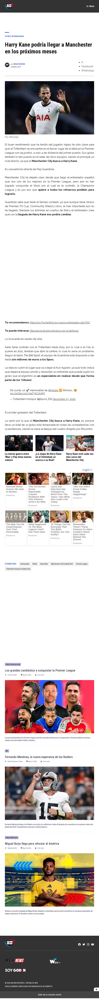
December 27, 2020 (64, 399)
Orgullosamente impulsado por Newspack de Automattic (29, 986)
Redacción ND (19, 64)
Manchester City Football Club (62, 564)
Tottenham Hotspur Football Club (18, 569)
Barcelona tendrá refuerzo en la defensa (54, 330)
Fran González (12, 675)
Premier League (81, 564)
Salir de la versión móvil (49, 994)
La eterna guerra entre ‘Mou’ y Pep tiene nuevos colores (18, 457)
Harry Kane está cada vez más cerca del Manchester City (79, 457)
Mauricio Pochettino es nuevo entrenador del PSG (59, 322)
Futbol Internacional (14, 36)
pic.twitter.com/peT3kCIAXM (27, 393)
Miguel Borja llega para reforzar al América (32, 843)
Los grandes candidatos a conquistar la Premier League (40, 670)
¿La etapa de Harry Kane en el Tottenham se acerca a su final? (48, 457)
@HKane (53, 390)
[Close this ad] (96, 989)
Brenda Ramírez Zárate (15, 761)
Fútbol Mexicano (12, 838)
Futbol (34, 564)
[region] (49, 20)
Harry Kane (44, 564)
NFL (7, 751)
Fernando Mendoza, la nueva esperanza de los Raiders (39, 757)
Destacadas (24, 564)
